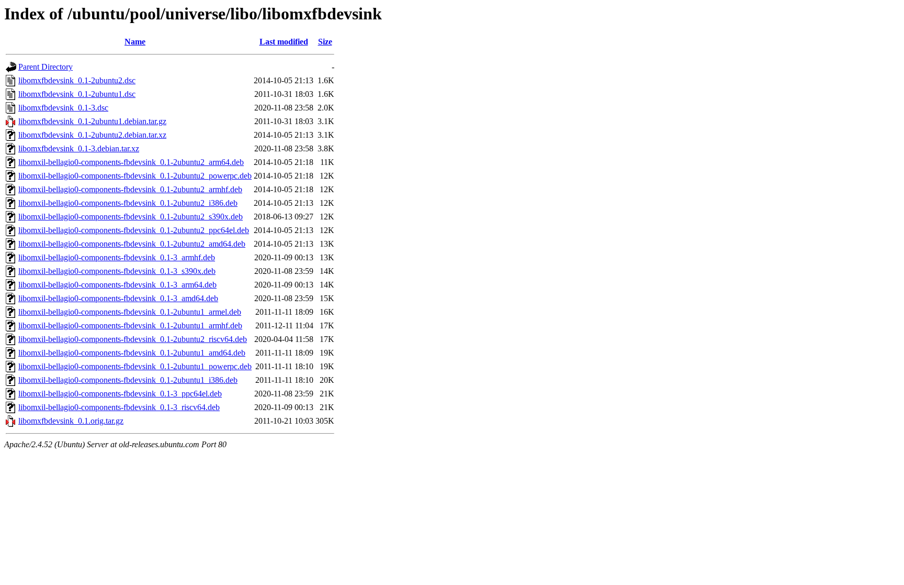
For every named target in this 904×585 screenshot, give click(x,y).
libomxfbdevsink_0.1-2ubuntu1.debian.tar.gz (92, 121)
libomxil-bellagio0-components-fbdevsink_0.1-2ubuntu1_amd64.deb (131, 352)
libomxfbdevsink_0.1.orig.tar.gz (70, 420)
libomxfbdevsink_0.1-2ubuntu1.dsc (76, 94)
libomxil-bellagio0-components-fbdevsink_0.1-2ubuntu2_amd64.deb (131, 243)
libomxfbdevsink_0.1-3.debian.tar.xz (78, 148)
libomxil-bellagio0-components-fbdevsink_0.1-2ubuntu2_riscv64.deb (132, 339)
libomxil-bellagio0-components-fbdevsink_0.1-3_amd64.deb (118, 298)
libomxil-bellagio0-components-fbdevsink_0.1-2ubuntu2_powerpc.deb (135, 175)
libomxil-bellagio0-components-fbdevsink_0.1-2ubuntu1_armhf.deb (130, 325)
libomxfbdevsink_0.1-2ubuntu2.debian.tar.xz (92, 134)
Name (135, 41)
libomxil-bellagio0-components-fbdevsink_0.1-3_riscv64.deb (119, 407)
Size (325, 41)
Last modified (283, 41)
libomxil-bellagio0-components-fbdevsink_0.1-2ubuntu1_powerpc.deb (135, 366)
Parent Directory (45, 66)
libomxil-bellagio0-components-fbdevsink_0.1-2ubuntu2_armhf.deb (130, 189)
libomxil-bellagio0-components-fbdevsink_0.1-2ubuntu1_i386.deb (128, 380)
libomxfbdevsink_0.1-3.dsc (63, 107)
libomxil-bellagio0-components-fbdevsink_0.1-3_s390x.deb (117, 271)
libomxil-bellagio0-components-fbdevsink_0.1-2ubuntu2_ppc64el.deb (133, 230)
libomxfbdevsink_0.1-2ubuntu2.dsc (76, 80)
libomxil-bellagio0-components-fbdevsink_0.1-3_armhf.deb (116, 257)
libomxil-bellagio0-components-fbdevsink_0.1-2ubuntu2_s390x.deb (130, 216)
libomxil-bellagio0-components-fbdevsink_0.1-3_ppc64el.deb (120, 393)
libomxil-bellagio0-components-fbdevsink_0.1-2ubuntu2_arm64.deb (131, 162)
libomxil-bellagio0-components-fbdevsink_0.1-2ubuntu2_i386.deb (128, 202)
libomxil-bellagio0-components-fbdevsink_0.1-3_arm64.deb (117, 284)
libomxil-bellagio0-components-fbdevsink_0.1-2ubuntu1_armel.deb (129, 311)
